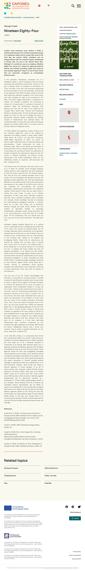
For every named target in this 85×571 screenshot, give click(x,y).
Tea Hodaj (17, 41)
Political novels (28, 17)
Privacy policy (77, 551)
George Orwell (64, 89)
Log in (76, 518)
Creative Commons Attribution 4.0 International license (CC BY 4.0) (60, 567)
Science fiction (64, 153)
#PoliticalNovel (75, 512)
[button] (69, 113)
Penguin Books (71, 33)
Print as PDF (39, 41)
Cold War (62, 99)
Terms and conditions (75, 555)
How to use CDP (76, 558)
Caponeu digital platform (12, 17)
